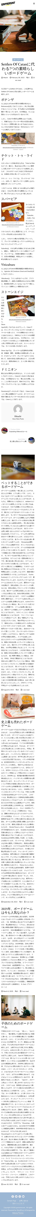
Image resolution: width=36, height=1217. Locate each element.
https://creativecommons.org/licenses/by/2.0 (20, 319)
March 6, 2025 (8, 991)
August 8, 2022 (8, 690)
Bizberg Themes (18, 1213)
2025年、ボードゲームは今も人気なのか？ (17, 911)
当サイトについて (18, 1203)
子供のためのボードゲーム (17, 1025)
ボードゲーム (18, 60)
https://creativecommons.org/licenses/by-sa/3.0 (14, 147)
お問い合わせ (23, 1201)
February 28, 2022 (18, 78)
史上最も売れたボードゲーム (17, 724)
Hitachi (5, 78)
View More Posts (18, 419)
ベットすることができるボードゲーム (17, 485)
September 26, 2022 (10, 902)
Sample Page (11, 1201)
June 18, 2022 (8, 1184)
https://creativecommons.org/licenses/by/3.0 (12, 225)
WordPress (20, 1210)
